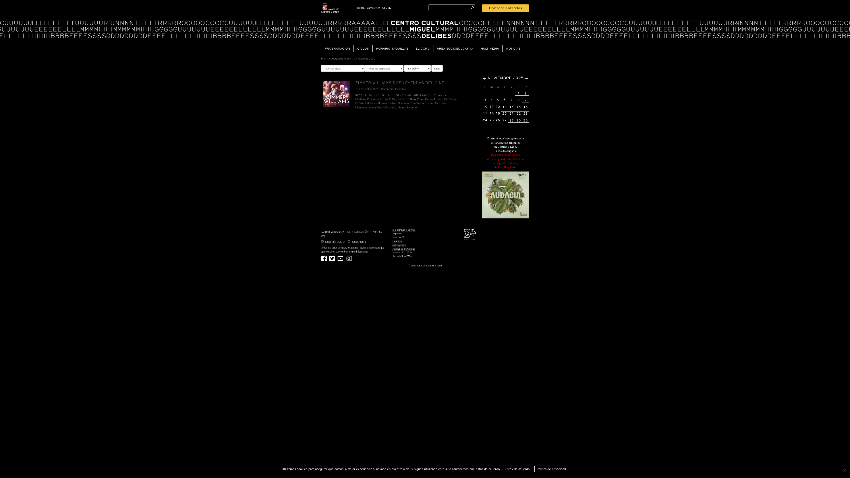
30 (525, 120)
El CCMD (423, 48)
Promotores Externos (393, 89)
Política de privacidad (551, 469)
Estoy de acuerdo (517, 469)
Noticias (513, 48)
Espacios (397, 233)
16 (525, 107)
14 (511, 107)
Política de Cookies (402, 252)
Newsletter (373, 8)
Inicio (324, 58)
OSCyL (386, 8)
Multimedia (490, 48)
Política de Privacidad (403, 248)
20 (504, 114)
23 (525, 114)
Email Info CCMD (335, 241)
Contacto (397, 241)
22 (518, 114)
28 (511, 120)
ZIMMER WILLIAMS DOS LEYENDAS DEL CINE (399, 82)
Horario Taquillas (392, 48)
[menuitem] (337, 48)
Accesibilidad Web (402, 256)
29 (518, 120)
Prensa (361, 8)
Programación (337, 48)
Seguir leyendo (408, 107)
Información (398, 237)
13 (504, 107)
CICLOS (363, 48)
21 (511, 114)
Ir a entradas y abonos (403, 229)
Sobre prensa (399, 245)
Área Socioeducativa (455, 48)
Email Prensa (359, 241)
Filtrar (437, 68)
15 (518, 107)
